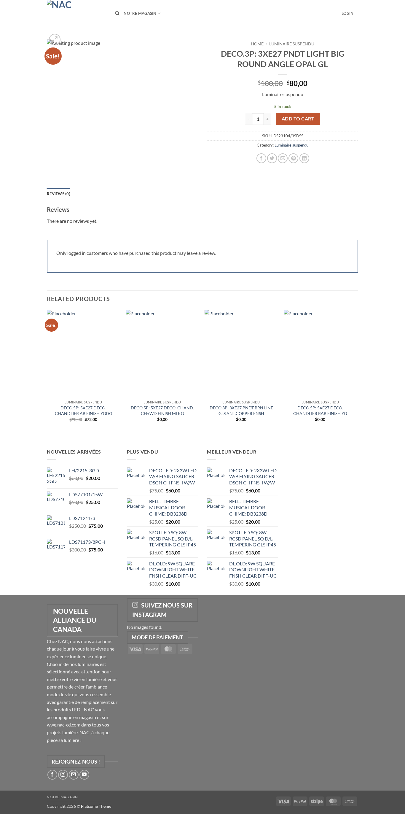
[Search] (117, 13)
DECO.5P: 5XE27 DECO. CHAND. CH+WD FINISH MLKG (162, 410)
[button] (347, 13)
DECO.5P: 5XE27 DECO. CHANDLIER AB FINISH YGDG (83, 410)
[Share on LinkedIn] (304, 158)
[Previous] (47, 373)
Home (257, 44)
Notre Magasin (140, 13)
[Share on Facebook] (261, 158)
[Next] (356, 373)
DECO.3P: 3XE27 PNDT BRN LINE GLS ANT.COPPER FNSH (241, 410)
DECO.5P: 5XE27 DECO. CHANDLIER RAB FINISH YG (320, 410)
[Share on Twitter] (272, 158)
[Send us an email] (74, 775)
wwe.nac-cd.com (63, 724)
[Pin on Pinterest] (293, 158)
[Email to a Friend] (283, 158)
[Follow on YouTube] (84, 775)
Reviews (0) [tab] (58, 193)
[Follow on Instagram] (63, 775)
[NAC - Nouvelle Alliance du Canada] (76, 13)
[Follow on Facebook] (52, 775)
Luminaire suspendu (291, 44)
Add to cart (298, 118)
